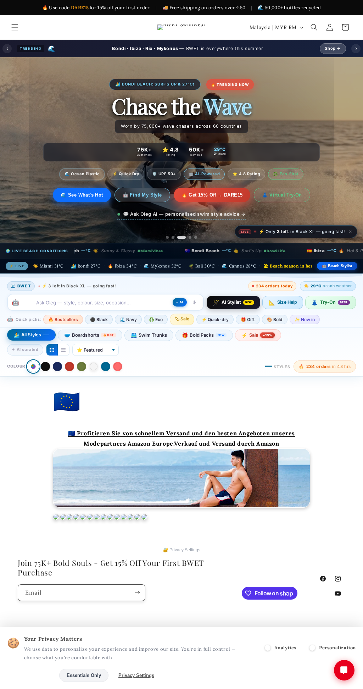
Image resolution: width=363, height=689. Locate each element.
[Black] (45, 366)
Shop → (333, 48)
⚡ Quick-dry (215, 319)
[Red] (69, 366)
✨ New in (305, 319)
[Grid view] (52, 349)
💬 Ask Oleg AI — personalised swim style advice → (184, 214)
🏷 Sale (182, 318)
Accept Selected (31, 675)
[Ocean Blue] (105, 366)
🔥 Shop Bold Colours (82, 195)
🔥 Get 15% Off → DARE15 (216, 195)
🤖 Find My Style (147, 195)
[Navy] (57, 366)
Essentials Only (84, 675)
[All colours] (33, 366)
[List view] (63, 349)
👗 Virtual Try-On (287, 195)
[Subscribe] (137, 592)
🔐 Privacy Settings (181, 549)
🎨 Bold (275, 319)
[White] (93, 366)
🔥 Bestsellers (63, 319)
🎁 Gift (248, 319)
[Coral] (117, 366)
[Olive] (81, 366)
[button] (15, 27)
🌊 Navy (128, 319)
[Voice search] (194, 302)
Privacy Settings (136, 675)
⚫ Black (99, 319)
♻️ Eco (156, 319)
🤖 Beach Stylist (337, 266)
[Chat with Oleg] (344, 670)
